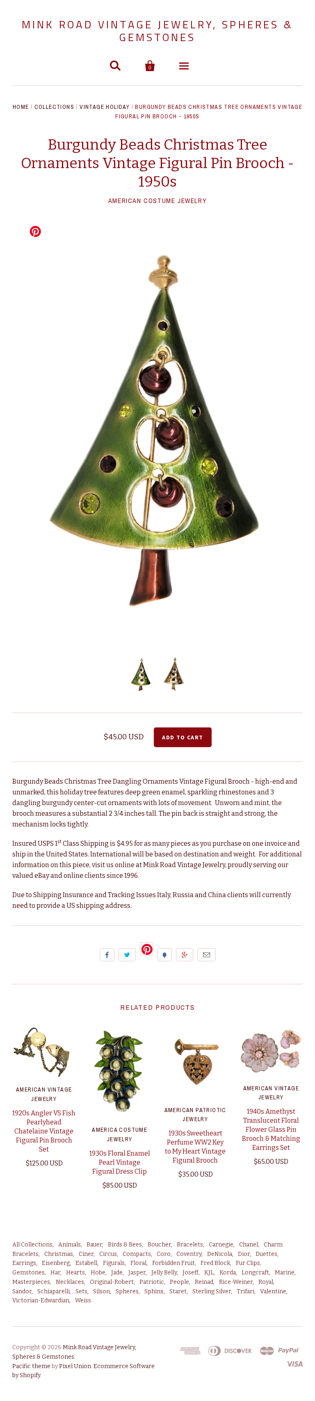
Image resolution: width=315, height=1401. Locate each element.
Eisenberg (56, 1263)
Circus (108, 1254)
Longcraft (255, 1272)
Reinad (204, 1282)
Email (206, 954)
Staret (178, 1291)
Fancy (164, 954)
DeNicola (219, 1254)
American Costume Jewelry (157, 200)
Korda (227, 1272)
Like (107, 954)
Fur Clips (248, 1263)
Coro (164, 1254)
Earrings (24, 1263)
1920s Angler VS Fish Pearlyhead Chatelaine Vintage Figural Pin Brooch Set (43, 1131)
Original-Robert (112, 1282)
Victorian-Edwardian (40, 1300)
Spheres (127, 1291)
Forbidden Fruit (173, 1263)
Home (21, 107)
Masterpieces (31, 1282)
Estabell (86, 1263)
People (179, 1282)
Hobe (98, 1272)
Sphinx (154, 1291)
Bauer (94, 1244)
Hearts (75, 1272)
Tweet (127, 954)
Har (55, 1272)
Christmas (58, 1254)
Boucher (159, 1244)
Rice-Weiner (236, 1282)
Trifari (245, 1291)
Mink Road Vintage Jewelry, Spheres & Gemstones (157, 30)
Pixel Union (75, 1366)
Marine (284, 1272)
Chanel (248, 1244)
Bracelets (190, 1244)
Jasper (137, 1272)
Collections (54, 107)
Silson (101, 1291)
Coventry (188, 1254)
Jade (117, 1272)
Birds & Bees (125, 1244)
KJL (209, 1272)
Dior (244, 1254)
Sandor (22, 1291)
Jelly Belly (164, 1272)
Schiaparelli (53, 1291)
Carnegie (221, 1244)
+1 (184, 954)
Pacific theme (31, 1366)
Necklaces (70, 1282)
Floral (138, 1263)
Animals (69, 1244)
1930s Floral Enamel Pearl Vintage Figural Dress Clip (119, 1162)
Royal (265, 1282)
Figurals (114, 1263)
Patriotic (151, 1282)
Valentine (273, 1291)
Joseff (191, 1272)
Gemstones (28, 1272)
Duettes (266, 1254)
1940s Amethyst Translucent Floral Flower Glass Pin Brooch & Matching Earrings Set (271, 1130)
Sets (81, 1291)
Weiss (83, 1300)
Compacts (137, 1254)
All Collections (32, 1244)
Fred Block (215, 1263)
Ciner (86, 1254)
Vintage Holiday (105, 107)
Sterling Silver (211, 1291)
